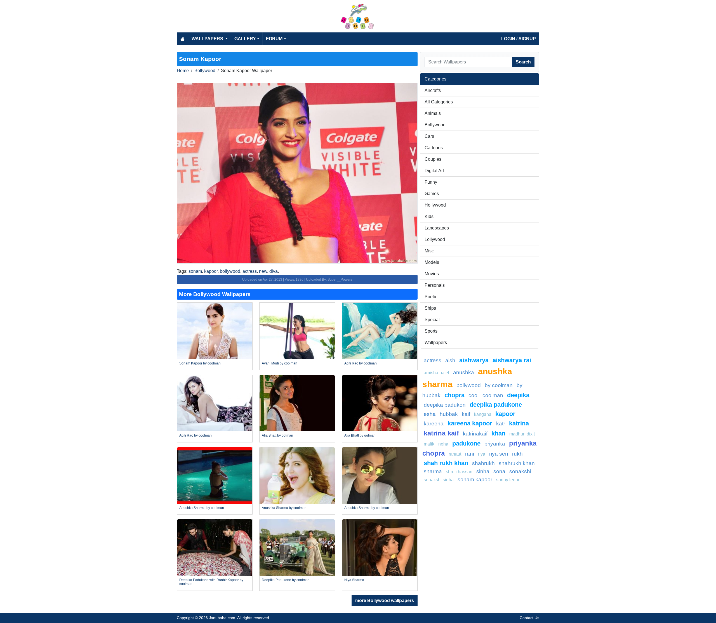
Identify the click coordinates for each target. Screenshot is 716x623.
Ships (430, 308)
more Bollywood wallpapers (384, 600)
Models (432, 262)
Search (523, 62)
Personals (435, 285)
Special (432, 319)
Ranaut (455, 454)
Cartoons (434, 147)
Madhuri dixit (522, 434)
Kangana (482, 414)
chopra (454, 395)
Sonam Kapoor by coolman (200, 363)
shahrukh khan (517, 463)
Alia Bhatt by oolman (277, 435)
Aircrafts (433, 90)
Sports (431, 331)
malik (429, 444)
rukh (517, 454)
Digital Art (434, 170)
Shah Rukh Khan (446, 462)
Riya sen (498, 454)
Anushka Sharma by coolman (201, 508)
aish (450, 360)
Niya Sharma (354, 580)
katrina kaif (441, 433)
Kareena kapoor (469, 423)
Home (183, 70)
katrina (519, 423)
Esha (430, 414)
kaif (466, 414)
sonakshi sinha (439, 479)
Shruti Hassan (459, 471)
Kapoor (505, 413)
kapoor (211, 271)
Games (432, 193)
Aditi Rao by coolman (360, 363)
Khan (498, 433)
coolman (492, 395)
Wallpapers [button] (208, 38)
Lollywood (435, 239)
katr (500, 424)
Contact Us (529, 617)
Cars (429, 136)
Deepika (518, 395)
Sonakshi (520, 471)
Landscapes (437, 228)
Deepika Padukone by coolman (286, 580)
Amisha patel (436, 372)
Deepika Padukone (496, 404)
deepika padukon (445, 405)
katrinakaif (475, 434)
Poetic (431, 296)
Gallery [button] (245, 38)
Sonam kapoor (475, 479)
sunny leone (508, 479)
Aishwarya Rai (512, 360)
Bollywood (204, 70)
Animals (433, 113)
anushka (463, 372)
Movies (432, 273)
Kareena (434, 424)
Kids (429, 216)
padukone (466, 443)
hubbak (449, 414)
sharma (433, 471)
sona (499, 471)
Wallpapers (436, 342)
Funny (431, 182)
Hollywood (435, 205)
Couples (433, 159)
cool (473, 395)
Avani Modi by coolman (279, 363)
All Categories (439, 102)
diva (273, 271)
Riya (481, 454)
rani (469, 454)
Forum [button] (274, 38)
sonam (195, 271)
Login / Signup (518, 38)
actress (249, 271)
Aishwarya (474, 360)
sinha (482, 471)
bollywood (230, 271)
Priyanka (494, 444)
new (263, 271)
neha (443, 444)
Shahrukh (483, 463)
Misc (429, 250)
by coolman (499, 385)
